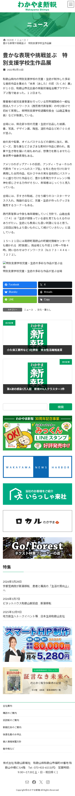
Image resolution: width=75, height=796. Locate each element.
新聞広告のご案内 (12, 727)
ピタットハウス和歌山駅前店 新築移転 (27, 603)
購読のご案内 (10, 713)
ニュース (28, 309)
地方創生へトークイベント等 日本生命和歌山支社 (34, 616)
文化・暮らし (44, 309)
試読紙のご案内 (11, 720)
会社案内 (7, 705)
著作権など (8, 748)
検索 (61, 407)
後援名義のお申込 (12, 734)
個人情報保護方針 (12, 741)
